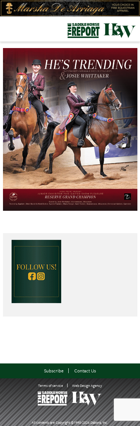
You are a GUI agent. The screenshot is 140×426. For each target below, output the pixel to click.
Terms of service (50, 385)
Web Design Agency (87, 385)
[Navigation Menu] (5, 28)
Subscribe (53, 370)
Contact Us (85, 370)
